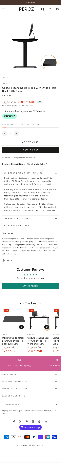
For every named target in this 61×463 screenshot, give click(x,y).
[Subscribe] (57, 404)
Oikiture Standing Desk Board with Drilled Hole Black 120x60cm (13, 341)
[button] (42, 9)
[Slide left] (4, 2)
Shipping (14, 105)
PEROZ (26, 445)
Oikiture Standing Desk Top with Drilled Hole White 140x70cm (38, 341)
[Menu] (3, 9)
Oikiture (5, 84)
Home (4, 78)
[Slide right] (56, 2)
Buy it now (30, 150)
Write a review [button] (30, 285)
